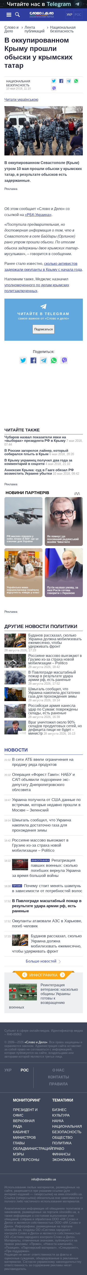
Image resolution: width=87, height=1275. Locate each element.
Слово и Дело (11, 29)
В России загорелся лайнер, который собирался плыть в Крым (39, 452)
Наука (58, 1121)
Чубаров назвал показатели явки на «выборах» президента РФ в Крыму (43, 440)
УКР (69, 14)
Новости (16, 749)
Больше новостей (41, 961)
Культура (61, 1115)
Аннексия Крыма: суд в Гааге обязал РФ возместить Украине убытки (41, 471)
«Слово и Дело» (36, 1042)
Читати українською (21, 100)
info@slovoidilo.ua (43, 1179)
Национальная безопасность (63, 29)
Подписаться (43, 329)
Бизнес (59, 1110)
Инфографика (43, 975)
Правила (58, 1084)
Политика (61, 1143)
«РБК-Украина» (38, 215)
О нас (58, 1070)
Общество (62, 1137)
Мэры (18, 1154)
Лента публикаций (35, 29)
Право (58, 1149)
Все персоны (26, 1160)
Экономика (63, 1160)
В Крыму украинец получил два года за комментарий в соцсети (38, 462)
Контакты (58, 1077)
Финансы (61, 1154)
